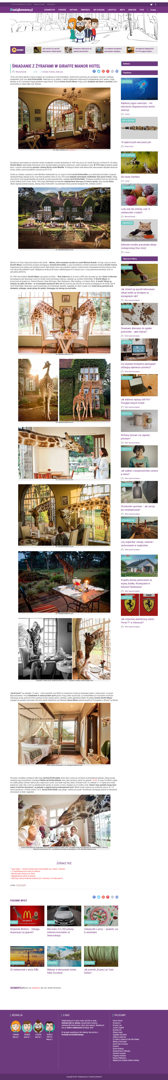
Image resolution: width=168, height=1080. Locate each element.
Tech (142, 10)
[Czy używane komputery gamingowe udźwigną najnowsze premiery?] (99, 50)
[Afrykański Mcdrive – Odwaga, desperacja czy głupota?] (27, 916)
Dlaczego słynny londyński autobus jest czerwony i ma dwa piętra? (37, 878)
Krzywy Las (117, 1025)
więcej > (16, 1037)
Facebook (155, 4)
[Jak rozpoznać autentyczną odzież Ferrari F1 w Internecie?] (139, 605)
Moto (122, 10)
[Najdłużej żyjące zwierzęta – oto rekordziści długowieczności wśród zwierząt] (139, 89)
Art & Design (98, 10)
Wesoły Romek (21, 72)
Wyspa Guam (118, 1032)
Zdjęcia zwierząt (119, 1037)
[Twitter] (98, 71)
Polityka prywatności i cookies (21, 4)
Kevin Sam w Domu (120, 1044)
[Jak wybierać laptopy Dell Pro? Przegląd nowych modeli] (130, 50)
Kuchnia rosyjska (119, 1053)
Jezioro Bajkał (118, 1027)
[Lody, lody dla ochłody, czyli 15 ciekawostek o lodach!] (139, 195)
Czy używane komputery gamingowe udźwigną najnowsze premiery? (113, 51)
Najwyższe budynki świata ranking (126, 1060)
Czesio (127, 114)
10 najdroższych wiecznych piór (136, 142)
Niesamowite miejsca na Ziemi (23, 873)
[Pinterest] (107, 71)
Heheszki (132, 10)
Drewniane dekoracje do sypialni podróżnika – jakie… (82, 51)
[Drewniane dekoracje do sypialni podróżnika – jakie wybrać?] (68, 50)
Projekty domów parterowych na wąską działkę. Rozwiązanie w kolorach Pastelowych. (136, 583)
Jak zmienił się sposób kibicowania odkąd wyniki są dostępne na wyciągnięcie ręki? (138, 293)
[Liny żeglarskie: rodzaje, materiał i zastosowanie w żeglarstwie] (139, 528)
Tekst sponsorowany (132, 300)
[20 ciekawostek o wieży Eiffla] (27, 956)
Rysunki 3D (117, 1030)
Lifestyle (112, 10)
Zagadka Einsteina (120, 1034)
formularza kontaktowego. (72, 1034)
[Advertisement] (64, 1000)
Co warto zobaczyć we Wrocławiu (126, 1039)
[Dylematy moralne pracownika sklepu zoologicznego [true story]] (139, 230)
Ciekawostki (49, 10)
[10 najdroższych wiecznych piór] (139, 128)
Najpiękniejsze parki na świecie (23, 876)
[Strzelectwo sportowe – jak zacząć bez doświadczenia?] (139, 492)
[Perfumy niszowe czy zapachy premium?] (139, 421)
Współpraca (51, 4)
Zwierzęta (85, 10)
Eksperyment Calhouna (121, 1051)
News (14, 922)
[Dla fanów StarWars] (139, 162)
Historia (73, 10)
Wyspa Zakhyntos (119, 1058)
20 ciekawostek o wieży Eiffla (24, 969)
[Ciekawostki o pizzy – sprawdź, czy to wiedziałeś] (101, 916)
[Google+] (103, 71)
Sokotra (116, 1046)
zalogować (35, 988)
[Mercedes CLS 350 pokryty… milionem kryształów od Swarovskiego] (64, 916)
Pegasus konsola (119, 1055)
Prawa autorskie (39, 4)
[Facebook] (94, 71)
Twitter (151, 4)
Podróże (62, 10)
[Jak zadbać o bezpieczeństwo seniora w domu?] (139, 456)
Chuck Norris (118, 1020)
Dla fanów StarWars (130, 176)
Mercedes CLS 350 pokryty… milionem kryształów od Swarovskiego (61, 932)
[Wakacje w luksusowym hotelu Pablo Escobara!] (64, 956)
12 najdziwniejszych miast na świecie (25, 871)
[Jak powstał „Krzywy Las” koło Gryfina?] (101, 956)
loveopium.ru (72, 150)
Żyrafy (94, 780)
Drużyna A (117, 1023)
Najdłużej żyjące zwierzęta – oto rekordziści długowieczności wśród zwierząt (138, 107)
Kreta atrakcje (118, 1048)
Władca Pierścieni (120, 1041)
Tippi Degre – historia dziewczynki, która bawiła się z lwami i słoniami (38, 869)
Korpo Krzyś (129, 146)
